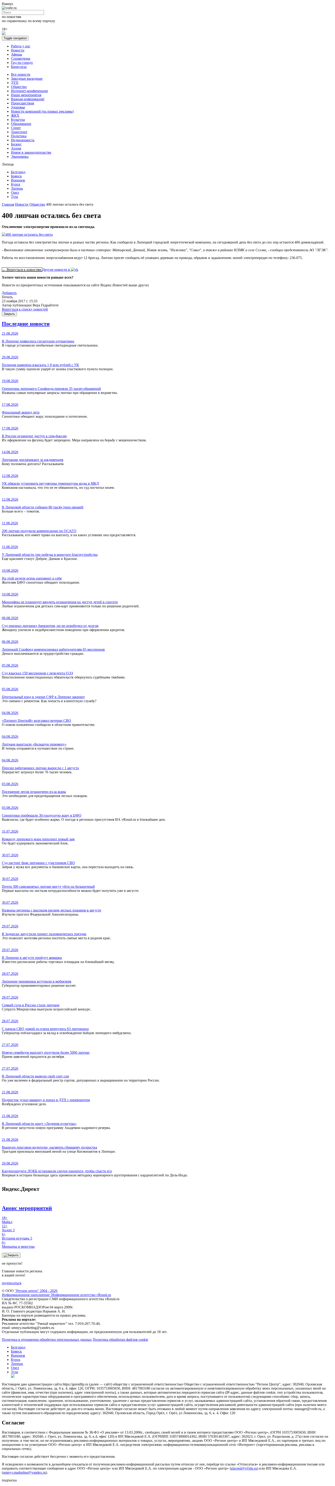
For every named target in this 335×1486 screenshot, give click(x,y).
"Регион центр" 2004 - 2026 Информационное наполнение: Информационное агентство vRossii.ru (56, 1293)
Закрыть (9, 314)
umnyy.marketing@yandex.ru (24, 1472)
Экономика (19, 156)
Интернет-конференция (29, 91)
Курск (15, 184)
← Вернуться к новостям (22, 270)
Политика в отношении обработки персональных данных (47, 1339)
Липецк (17, 188)
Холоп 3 (8, 1228)
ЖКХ (15, 115)
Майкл (7, 1220)
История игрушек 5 (17, 1236)
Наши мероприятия (26, 95)
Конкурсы (19, 67)
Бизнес (16, 144)
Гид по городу (22, 63)
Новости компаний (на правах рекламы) (42, 111)
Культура (18, 120)
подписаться (11, 1283)
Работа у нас (20, 46)
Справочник (20, 58)
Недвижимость (22, 140)
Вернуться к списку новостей (25, 309)
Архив (16, 148)
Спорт (16, 128)
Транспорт (19, 132)
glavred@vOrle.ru (244, 1468)
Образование (21, 124)
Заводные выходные (27, 78)
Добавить (9, 293)
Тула (14, 197)
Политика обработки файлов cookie (120, 1339)
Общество (19, 87)
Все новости (20, 74)
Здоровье (18, 107)
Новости (17, 50)
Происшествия (22, 103)
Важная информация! (27, 99)
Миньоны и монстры (18, 1244)
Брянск (16, 176)
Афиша (16, 54)
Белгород (18, 172)
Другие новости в (56, 270)
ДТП (14, 83)
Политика (18, 136)
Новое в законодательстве (31, 152)
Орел (15, 192)
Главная (8, 204)
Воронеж (18, 180)
